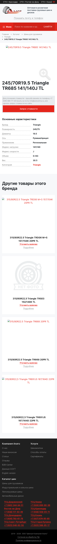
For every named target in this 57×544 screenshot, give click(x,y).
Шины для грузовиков (12, 483)
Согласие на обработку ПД (28, 537)
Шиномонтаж (37, 448)
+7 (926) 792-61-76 (13, 518)
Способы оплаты (38, 452)
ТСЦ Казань (36, 515)
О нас (4, 448)
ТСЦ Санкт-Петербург (15, 522)
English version (8, 473)
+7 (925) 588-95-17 (40, 525)
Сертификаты (37, 456)
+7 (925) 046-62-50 (14, 525)
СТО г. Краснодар (10, 2)
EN (54, 2)
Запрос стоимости (28, 109)
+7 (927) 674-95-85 (40, 518)
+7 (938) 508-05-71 (40, 512)
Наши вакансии (9, 452)
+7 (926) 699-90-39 (40, 505)
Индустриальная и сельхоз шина (17, 487)
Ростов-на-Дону (12, 508)
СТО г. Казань (46, 2)
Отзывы (6, 460)
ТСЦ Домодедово (13, 515)
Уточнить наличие (28, 244)
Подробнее (28, 247)
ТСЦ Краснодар (38, 508)
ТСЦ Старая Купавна (41, 522)
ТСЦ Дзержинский (13, 502)
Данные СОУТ (9, 469)
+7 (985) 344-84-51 (13, 505)
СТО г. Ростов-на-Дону (29, 2)
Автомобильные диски (13, 496)
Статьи (5, 456)
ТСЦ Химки (36, 502)
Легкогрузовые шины (12, 491)
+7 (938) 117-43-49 (13, 512)
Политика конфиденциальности (28, 540)
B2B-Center (7, 465)
